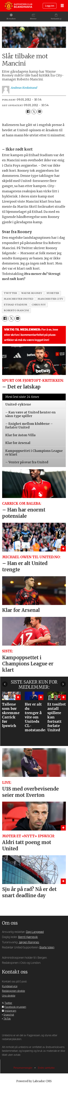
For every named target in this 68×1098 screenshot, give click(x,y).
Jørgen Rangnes (29, 942)
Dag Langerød (35, 932)
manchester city (50, 298)
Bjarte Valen (46, 947)
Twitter (8, 1003)
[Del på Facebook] (28, 111)
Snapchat (8, 1014)
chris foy (39, 304)
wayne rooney (31, 293)
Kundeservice (9, 986)
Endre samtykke (46, 1068)
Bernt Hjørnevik (28, 937)
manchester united (18, 298)
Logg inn (49, 6)
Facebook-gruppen (15, 1007)
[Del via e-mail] (39, 111)
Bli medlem (11, 19)
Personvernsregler (23, 1068)
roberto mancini (16, 310)
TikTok (7, 1018)
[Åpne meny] (62, 6)
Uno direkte (8, 995)
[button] (5, 684)
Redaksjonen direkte (13, 991)
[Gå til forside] (18, 5)
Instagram (10, 1010)
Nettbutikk (55, 19)
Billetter (33, 19)
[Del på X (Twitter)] (33, 111)
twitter (10, 293)
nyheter (53, 293)
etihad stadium (15, 304)
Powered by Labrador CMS (34, 1081)
